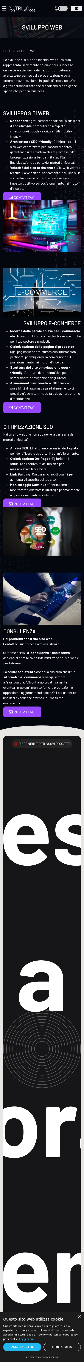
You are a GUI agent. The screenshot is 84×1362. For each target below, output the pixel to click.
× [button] (79, 1317)
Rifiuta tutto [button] (62, 1347)
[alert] (42, 1337)
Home (7, 51)
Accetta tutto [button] (22, 1347)
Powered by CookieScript (42, 1357)
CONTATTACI (24, 197)
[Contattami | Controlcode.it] (76, 8)
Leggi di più (26, 1339)
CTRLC (21, 8)
